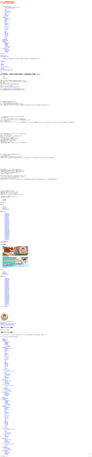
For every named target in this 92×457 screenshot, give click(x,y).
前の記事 (4, 199)
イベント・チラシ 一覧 (9, 385)
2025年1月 (7, 228)
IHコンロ (6, 29)
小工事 (6, 38)
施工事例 (4, 17)
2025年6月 (7, 224)
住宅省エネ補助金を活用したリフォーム (12, 7)
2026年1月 (7, 220)
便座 (5, 10)
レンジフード (7, 26)
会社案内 (4, 41)
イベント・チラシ (6, 384)
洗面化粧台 (7, 23)
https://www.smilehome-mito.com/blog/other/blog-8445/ (9, 83)
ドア (5, 30)
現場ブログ (5, 379)
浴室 (5, 13)
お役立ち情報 (5, 388)
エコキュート (7, 12)
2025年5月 (7, 225)
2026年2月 (7, 219)
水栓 (5, 355)
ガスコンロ (7, 28)
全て (4, 206)
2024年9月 (7, 232)
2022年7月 (7, 238)
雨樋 (5, 31)
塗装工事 (6, 364)
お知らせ (6, 440)
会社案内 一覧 (7, 42)
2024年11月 (7, 230)
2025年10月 (7, 221)
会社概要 (6, 45)
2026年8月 (7, 213)
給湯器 (6, 19)
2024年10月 (7, 231)
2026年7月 (7, 214)
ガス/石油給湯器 (8, 11)
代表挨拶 (6, 401)
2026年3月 (7, 282)
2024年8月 (7, 233)
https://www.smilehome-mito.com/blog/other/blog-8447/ (9, 86)
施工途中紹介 (7, 383)
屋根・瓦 (6, 32)
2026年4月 (7, 216)
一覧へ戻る (2, 202)
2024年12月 (7, 229)
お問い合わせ (5, 48)
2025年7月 (7, 223)
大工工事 (6, 35)
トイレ (6, 9)
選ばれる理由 (5, 40)
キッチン (6, 16)
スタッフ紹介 (7, 47)
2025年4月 (7, 291)
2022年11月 (7, 301)
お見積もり (7, 50)
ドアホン (6, 36)
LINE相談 (6, 51)
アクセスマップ (8, 46)
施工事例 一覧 (7, 18)
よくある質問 (7, 389)
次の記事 (4, 200)
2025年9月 (7, 222)
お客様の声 (5, 39)
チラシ (6, 387)
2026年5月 (7, 215)
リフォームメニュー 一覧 (9, 8)
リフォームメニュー (6, 6)
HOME (4, 338)
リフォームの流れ (8, 449)
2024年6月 (7, 235)
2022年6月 (7, 239)
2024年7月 (7, 234)
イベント (6, 386)
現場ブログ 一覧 (8, 380)
